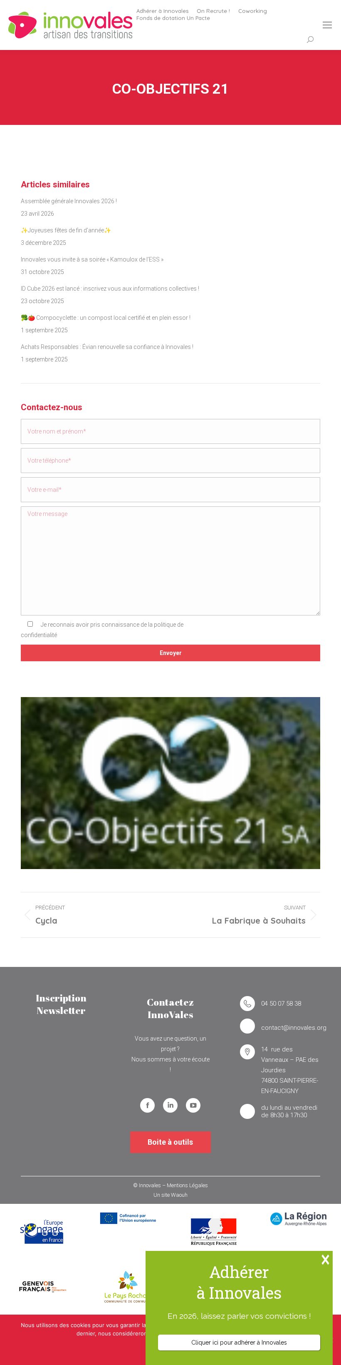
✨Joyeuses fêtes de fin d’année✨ (66, 230)
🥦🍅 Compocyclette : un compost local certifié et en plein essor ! (105, 317)
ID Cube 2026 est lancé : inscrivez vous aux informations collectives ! (110, 288)
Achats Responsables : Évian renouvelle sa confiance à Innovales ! (107, 347)
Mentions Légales (187, 1185)
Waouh (179, 1195)
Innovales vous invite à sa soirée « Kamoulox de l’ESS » (92, 259)
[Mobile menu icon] (327, 25)
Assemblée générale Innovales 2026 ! (69, 201)
